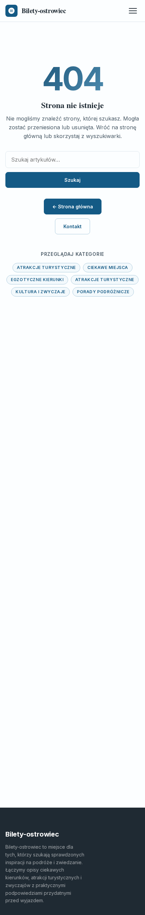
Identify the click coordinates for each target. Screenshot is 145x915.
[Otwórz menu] (133, 11)
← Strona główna (72, 206)
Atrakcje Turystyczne (104, 279)
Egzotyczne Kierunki (37, 279)
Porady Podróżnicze (103, 291)
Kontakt (72, 226)
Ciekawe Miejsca (107, 267)
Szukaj (72, 180)
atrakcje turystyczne (46, 267)
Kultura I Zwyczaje (40, 291)
